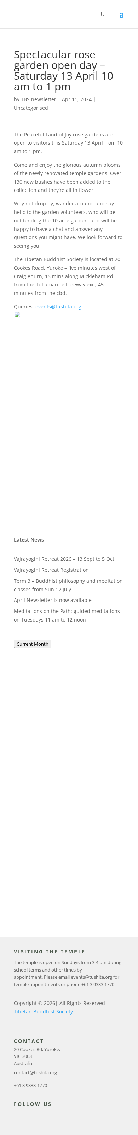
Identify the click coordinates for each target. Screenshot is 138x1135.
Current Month (32, 644)
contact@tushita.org (35, 1072)
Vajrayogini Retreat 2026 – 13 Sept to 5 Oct (64, 558)
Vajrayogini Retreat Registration (51, 569)
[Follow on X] (30, 1117)
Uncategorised (31, 107)
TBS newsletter (38, 99)
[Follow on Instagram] (44, 1117)
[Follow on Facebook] (16, 1117)
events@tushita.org (57, 306)
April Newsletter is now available (53, 600)
